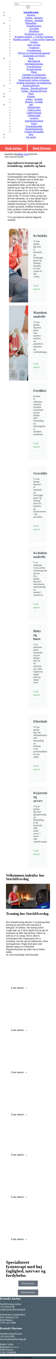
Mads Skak (23, 154)
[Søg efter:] (28, 3)
